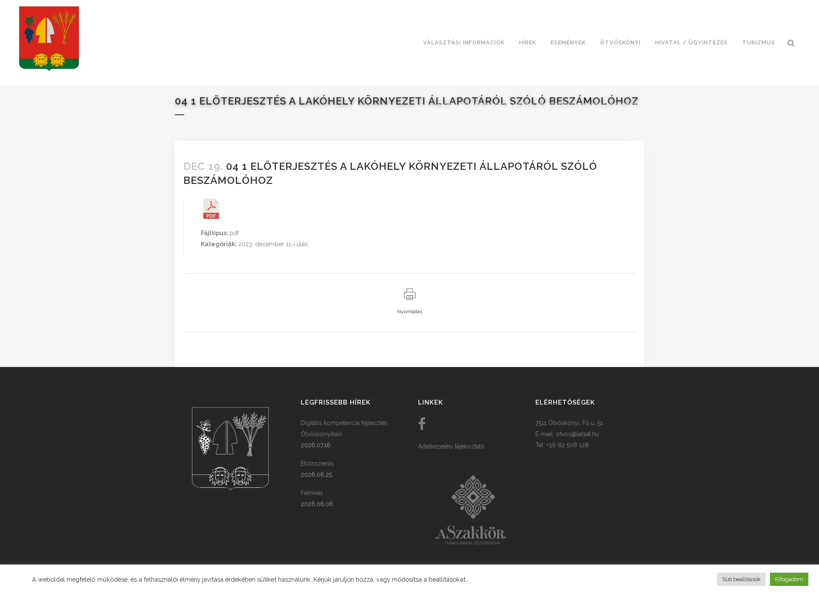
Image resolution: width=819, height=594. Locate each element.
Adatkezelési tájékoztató (451, 446)
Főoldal (447, 104)
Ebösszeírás (317, 463)
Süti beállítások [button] (741, 579)
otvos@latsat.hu (577, 434)
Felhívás (312, 492)
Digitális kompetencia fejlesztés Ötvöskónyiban (344, 428)
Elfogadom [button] (789, 579)
